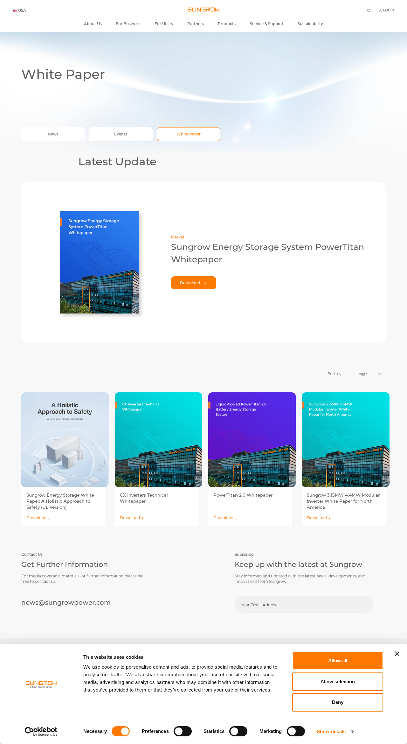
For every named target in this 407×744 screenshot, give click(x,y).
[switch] (183, 731)
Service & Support (267, 24)
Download (190, 282)
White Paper (188, 134)
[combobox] (367, 374)
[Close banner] (397, 653)
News (53, 134)
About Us (93, 24)
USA (22, 10)
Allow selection (338, 681)
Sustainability (310, 24)
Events (120, 134)
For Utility (164, 24)
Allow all (338, 660)
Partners (195, 24)
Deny (337, 702)
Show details (331, 731)
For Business (128, 24)
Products (227, 24)
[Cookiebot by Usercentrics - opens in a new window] (41, 731)
